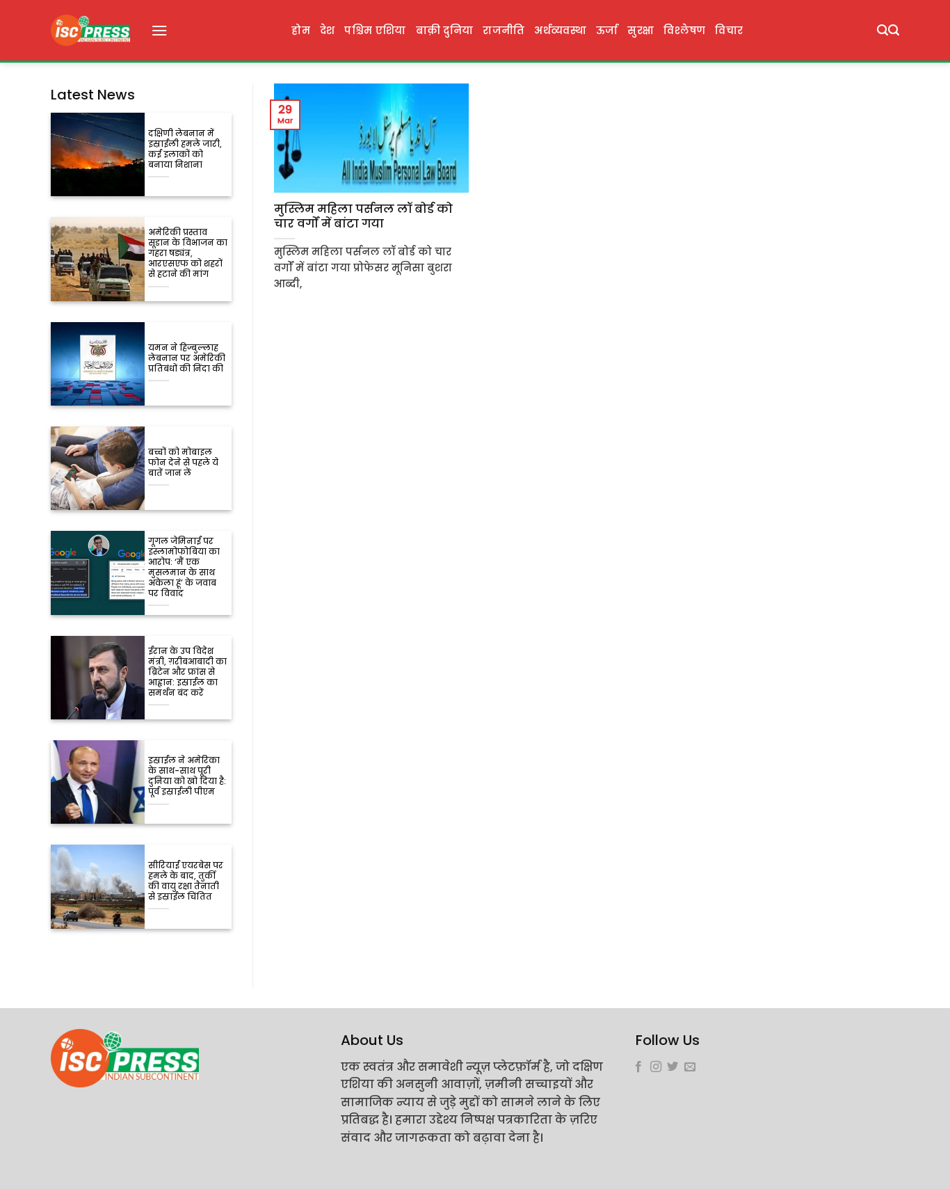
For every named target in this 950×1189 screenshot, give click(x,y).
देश (327, 31)
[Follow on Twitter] (672, 1067)
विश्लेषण (684, 31)
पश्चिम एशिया (374, 31)
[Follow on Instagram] (655, 1067)
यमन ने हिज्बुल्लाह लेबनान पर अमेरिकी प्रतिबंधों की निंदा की (186, 358)
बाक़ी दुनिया (445, 31)
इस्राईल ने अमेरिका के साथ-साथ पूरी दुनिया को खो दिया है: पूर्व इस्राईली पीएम (187, 776)
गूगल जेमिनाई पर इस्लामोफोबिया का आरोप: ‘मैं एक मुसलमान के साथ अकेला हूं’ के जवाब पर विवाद (184, 567)
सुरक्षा (640, 31)
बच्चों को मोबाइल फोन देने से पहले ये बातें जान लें (183, 463)
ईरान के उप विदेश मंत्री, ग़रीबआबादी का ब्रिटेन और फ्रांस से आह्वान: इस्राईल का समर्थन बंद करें (187, 672)
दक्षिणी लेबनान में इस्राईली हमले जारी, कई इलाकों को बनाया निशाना (185, 149)
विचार (729, 31)
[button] (159, 30)
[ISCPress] (90, 30)
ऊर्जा (607, 31)
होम (300, 31)
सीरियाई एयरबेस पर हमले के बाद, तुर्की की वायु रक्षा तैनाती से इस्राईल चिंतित (185, 881)
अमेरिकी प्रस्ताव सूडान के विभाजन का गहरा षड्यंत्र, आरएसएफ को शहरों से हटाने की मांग (187, 254)
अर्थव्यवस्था (560, 31)
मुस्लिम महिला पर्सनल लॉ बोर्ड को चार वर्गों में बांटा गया (363, 217)
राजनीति (503, 31)
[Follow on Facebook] (638, 1067)
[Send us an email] (689, 1067)
